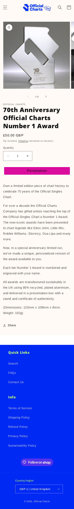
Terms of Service (20, 408)
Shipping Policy (19, 417)
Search (13, 363)
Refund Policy (18, 426)
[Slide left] (27, 96)
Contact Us (16, 382)
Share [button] (12, 325)
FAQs (12, 372)
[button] (5, 7)
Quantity (8, 147)
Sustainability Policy (22, 445)
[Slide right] (46, 96)
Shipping (23, 141)
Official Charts (42, 501)
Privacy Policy (18, 436)
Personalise (37, 170)
